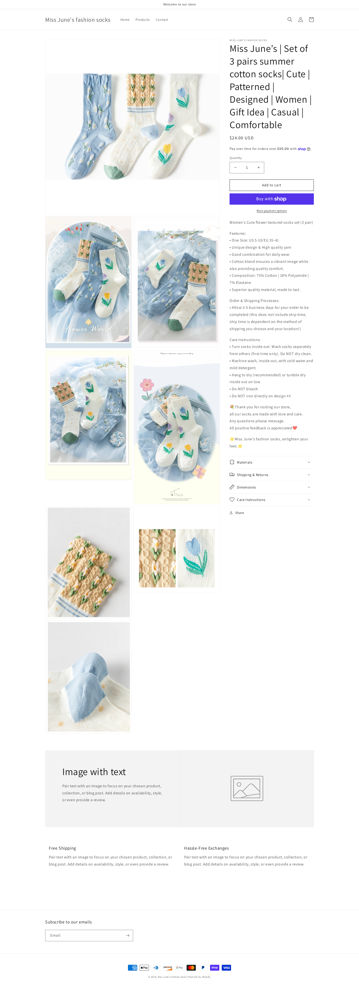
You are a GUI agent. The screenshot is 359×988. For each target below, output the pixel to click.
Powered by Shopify (199, 976)
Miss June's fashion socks (172, 976)
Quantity (236, 158)
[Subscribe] (127, 935)
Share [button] (239, 512)
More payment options (272, 210)
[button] (290, 19)
